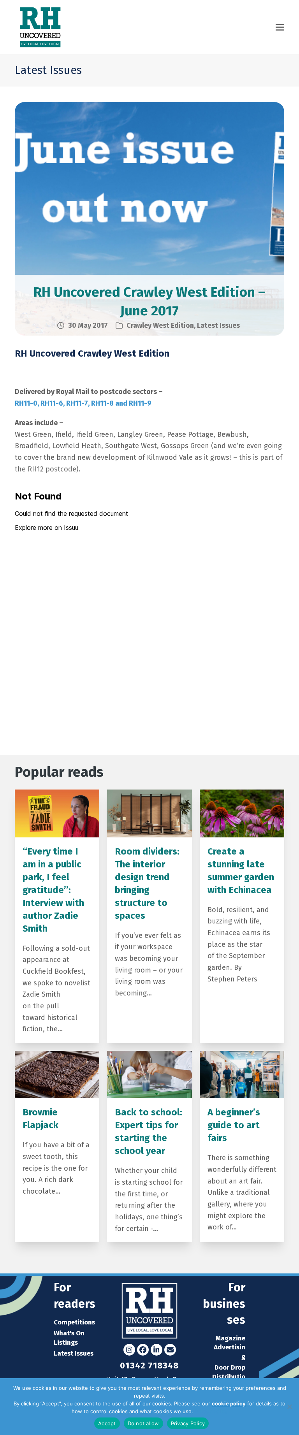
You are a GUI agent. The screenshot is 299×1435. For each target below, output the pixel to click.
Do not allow (143, 1423)
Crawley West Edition (160, 325)
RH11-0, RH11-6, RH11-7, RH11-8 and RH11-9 (83, 403)
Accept (107, 1423)
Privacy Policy (211, 1411)
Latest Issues (218, 325)
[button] (280, 27)
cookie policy (229, 1403)
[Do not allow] (289, 1406)
